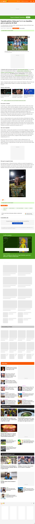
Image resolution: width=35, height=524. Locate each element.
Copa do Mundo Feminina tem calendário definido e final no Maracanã (11, 448)
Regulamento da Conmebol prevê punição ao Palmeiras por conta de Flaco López (11, 496)
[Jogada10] (3, 200)
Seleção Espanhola (12, 208)
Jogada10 (26, 208)
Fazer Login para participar (18, 223)
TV (5, 372)
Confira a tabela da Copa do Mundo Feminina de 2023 (14, 100)
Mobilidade (6, 392)
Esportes (31, 208)
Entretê (6, 379)
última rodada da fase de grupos (21, 75)
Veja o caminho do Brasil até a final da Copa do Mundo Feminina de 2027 (11, 441)
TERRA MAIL (18, 1)
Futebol (2, 464)
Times (27, 17)
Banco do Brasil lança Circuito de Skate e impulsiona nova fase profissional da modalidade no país (28, 490)
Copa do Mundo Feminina (22, 69)
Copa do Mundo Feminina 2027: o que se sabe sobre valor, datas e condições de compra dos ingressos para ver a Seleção (26, 420)
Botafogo (2, 480)
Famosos (23, 392)
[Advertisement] (25, 448)
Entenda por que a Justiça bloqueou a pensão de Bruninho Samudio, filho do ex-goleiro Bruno (9, 467)
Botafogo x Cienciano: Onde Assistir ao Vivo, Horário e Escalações (25, 466)
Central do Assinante (25, 1)
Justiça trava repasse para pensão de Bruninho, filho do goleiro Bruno (11, 489)
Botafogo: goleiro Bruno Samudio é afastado (8, 482)
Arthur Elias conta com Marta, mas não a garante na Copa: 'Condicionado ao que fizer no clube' (9, 419)
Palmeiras (7, 494)
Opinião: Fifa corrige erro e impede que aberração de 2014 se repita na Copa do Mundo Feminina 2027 (8, 435)
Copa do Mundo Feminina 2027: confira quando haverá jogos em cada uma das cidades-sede (28, 441)
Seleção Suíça (5, 208)
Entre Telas (24, 399)
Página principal (5, 1)
